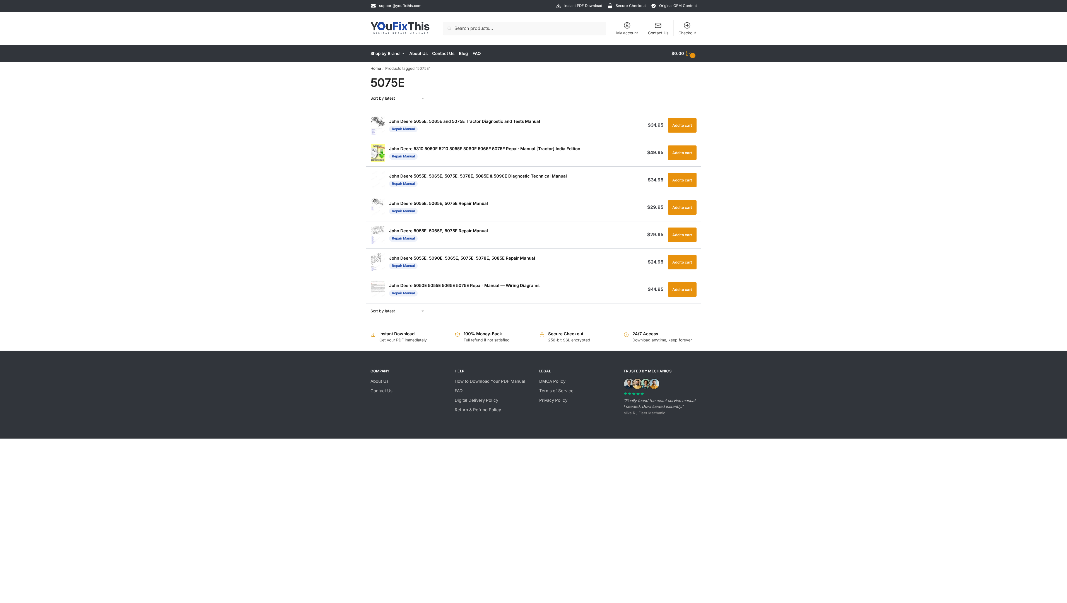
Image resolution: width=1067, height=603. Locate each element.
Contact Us (658, 32)
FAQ (459, 390)
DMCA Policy (552, 381)
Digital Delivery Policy (476, 400)
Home (375, 68)
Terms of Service (556, 390)
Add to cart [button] (682, 125)
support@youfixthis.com (400, 5)
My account (627, 32)
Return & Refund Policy (478, 409)
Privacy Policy (553, 400)
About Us (379, 381)
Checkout (687, 32)
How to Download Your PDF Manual (490, 381)
